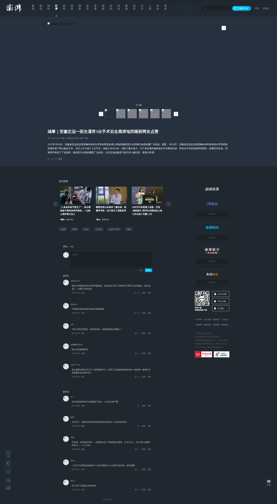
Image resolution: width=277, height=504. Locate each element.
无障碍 (266, 8)
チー (72, 397)
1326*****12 (75, 365)
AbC (72, 324)
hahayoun (74, 304)
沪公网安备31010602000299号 (207, 337)
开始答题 (212, 261)
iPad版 (221, 308)
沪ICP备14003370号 (203, 333)
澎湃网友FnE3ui (77, 345)
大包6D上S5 (75, 281)
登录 (257, 8)
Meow (73, 461)
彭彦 (72, 417)
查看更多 (212, 214)
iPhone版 (222, 301)
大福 (72, 437)
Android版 (222, 294)
